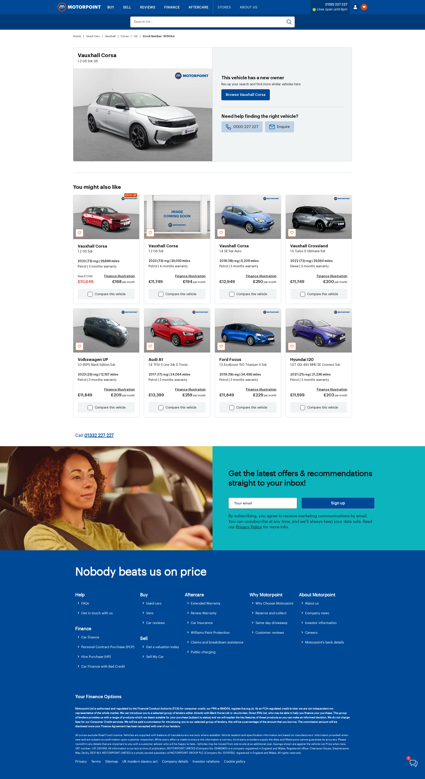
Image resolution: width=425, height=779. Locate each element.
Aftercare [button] (194, 594)
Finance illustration (119, 276)
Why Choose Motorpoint (274, 603)
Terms (96, 761)
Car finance (90, 637)
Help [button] (80, 594)
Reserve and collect (270, 613)
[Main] (79, 7)
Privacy (81, 761)
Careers (311, 632)
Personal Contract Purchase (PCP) (107, 647)
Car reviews (155, 623)
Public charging (203, 652)
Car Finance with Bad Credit (103, 666)
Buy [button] (144, 594)
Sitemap (111, 761)
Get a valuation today (162, 647)
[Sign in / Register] (355, 7)
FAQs (85, 603)
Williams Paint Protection (210, 632)
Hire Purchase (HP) (96, 657)
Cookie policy (234, 761)
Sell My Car (155, 657)
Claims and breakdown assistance (217, 642)
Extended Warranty (205, 603)
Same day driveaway (271, 623)
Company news (317, 613)
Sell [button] (143, 638)
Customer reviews (269, 632)
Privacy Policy (249, 526)
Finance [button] (83, 628)
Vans (149, 613)
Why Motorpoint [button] (265, 594)
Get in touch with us (97, 613)
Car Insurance (202, 623)
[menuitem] (107, 603)
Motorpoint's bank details (324, 642)
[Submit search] (289, 22)
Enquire (283, 127)
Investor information (321, 623)
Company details (175, 761)
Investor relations (206, 761)
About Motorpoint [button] (317, 594)
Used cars (153, 603)
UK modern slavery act (140, 761)
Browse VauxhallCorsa (245, 95)
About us (312, 603)
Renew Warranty (203, 613)
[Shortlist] (364, 7)
